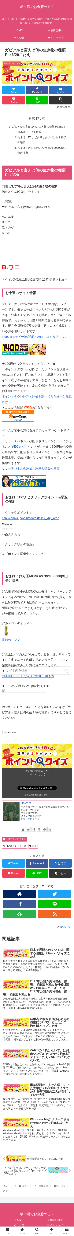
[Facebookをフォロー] (33, 829)
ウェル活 (19, 1225)
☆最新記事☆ (55, 1219)
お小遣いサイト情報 (29, 132)
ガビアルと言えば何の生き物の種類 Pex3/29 (38, 126)
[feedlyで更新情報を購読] (44, 829)
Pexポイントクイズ (16, 839)
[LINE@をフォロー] (39, 829)
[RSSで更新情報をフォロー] (49, 829)
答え (34, 846)
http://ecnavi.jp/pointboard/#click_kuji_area (30, 518)
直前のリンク (11, 639)
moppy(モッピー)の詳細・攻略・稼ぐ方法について (36, 336)
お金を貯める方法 (30, 819)
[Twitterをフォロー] (28, 829)
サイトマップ (55, 1225)
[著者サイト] (23, 829)
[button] (66, 671)
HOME (19, 1219)
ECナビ (19, 446)
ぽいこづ (26, 803)
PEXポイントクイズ (16, 846)
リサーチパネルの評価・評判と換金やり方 (31, 468)
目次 (32, 118)
